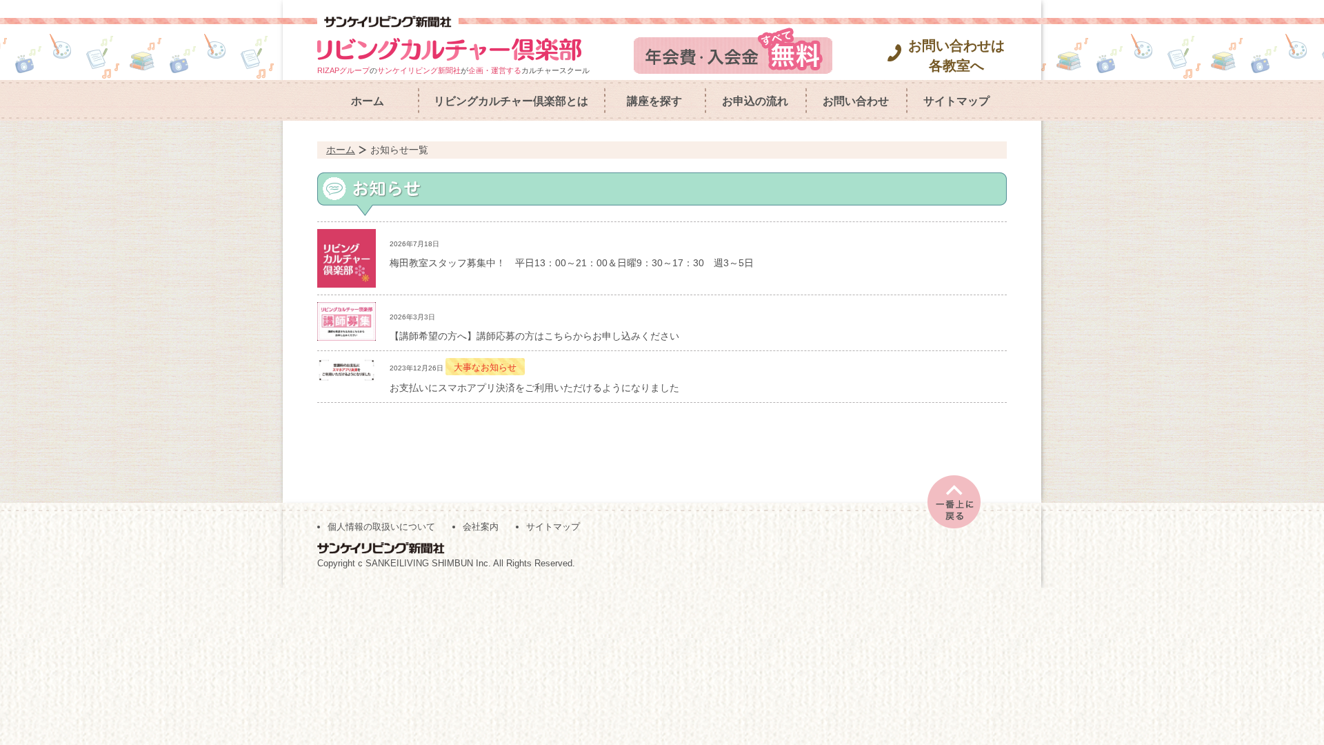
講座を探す (654, 101)
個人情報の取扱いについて (381, 527)
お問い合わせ (856, 101)
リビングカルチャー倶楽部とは (511, 101)
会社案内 (481, 527)
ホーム (367, 101)
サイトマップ (956, 101)
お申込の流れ (755, 101)
